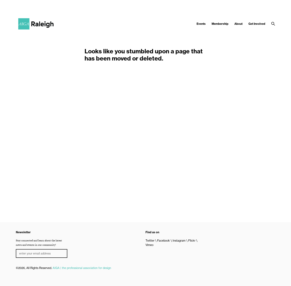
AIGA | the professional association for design (82, 268)
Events (201, 24)
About (238, 24)
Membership (220, 24)
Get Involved (256, 24)
